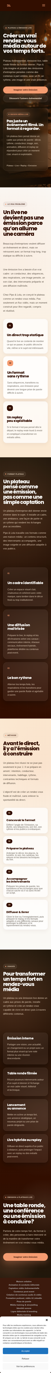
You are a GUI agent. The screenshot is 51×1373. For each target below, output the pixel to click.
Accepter (25, 1351)
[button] (46, 1320)
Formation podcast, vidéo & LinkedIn (24, 1298)
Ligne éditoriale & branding (24, 1311)
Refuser (25, 1358)
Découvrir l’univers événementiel (25, 98)
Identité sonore (24, 1308)
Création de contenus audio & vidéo (24, 1295)
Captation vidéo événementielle (24, 1288)
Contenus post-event (24, 1291)
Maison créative (24, 1281)
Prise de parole (24, 1301)
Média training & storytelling (24, 1305)
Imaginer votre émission (25, 90)
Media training (24, 1315)
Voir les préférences (25, 1366)
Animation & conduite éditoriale (24, 1285)
